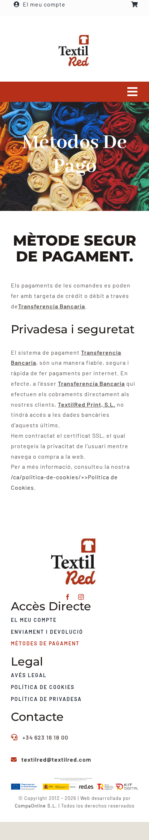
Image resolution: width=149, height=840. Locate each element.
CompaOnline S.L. (36, 806)
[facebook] (68, 597)
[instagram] (81, 597)
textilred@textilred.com (56, 759)
